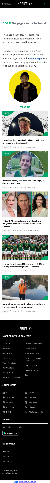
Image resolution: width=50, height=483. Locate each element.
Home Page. (35, 58)
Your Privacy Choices (27, 482)
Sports (6, 187)
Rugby (6, 147)
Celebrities (7, 230)
